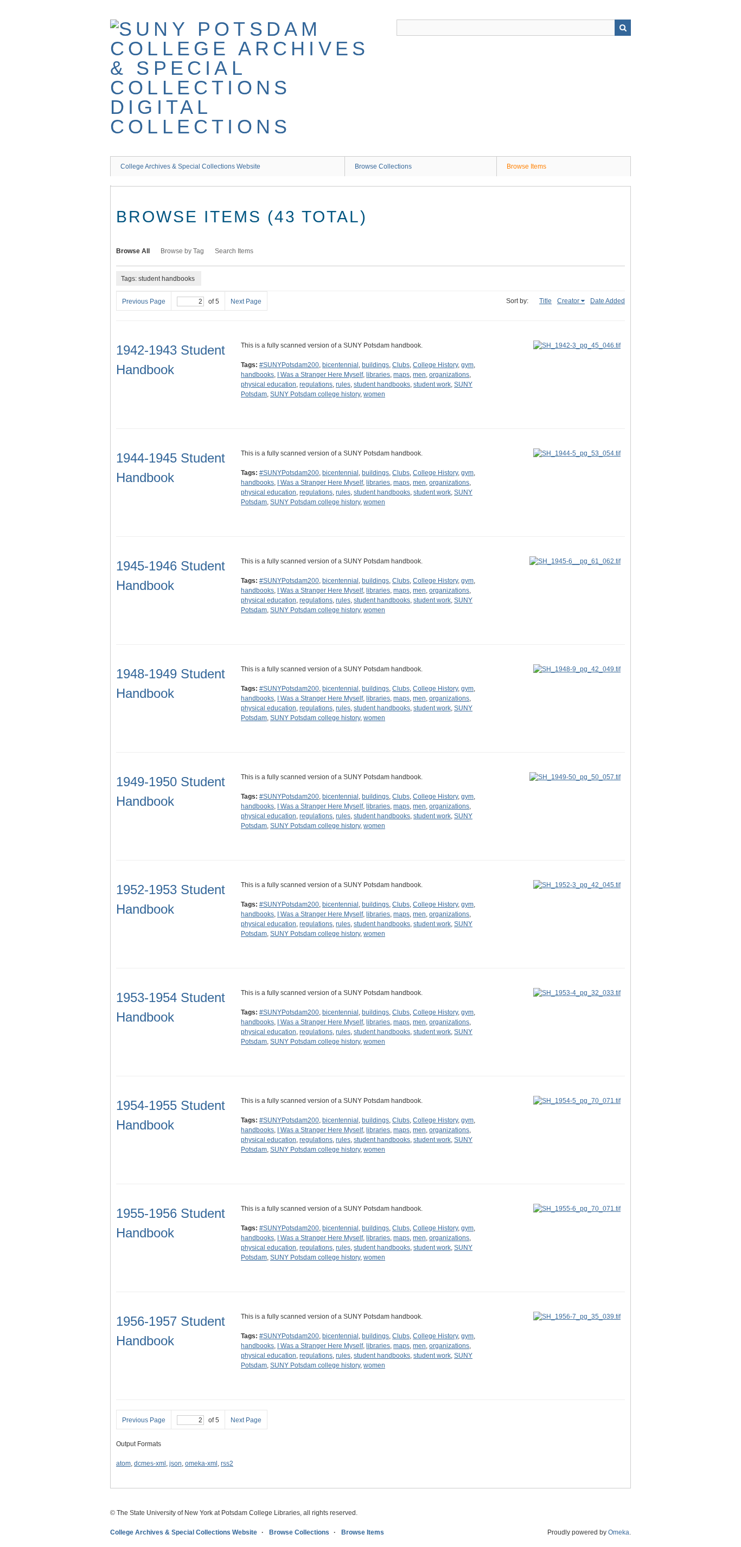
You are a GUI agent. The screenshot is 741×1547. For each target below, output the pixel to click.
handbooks (257, 374)
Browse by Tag (182, 251)
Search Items (234, 251)
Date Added (607, 301)
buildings (375, 365)
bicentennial (340, 365)
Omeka (618, 1532)
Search (623, 28)
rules (343, 384)
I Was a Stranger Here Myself (320, 374)
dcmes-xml (150, 1463)
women (374, 394)
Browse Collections (383, 166)
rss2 (227, 1463)
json (175, 1463)
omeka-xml (201, 1463)
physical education (268, 384)
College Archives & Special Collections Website (190, 166)
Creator (568, 301)
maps (401, 374)
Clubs (401, 365)
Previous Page (143, 301)
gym (467, 365)
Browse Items (526, 166)
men (419, 374)
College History (435, 365)
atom (123, 1463)
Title (545, 301)
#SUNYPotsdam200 (289, 365)
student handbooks (382, 384)
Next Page (246, 301)
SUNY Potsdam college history (315, 394)
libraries (378, 374)
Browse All (133, 251)
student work (432, 384)
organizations (449, 374)
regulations (316, 384)
